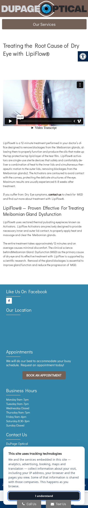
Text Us (60, 504)
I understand (44, 496)
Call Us (31, 504)
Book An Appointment (44, 375)
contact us (55, 194)
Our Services (44, 24)
